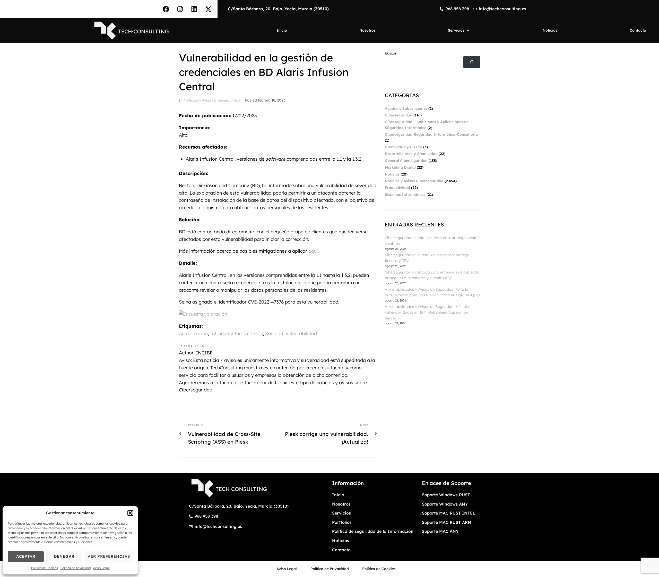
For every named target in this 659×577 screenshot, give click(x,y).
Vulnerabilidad (301, 333)
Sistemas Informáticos (405, 194)
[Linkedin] (194, 9)
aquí (313, 251)
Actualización (193, 333)
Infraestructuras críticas (236, 333)
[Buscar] (471, 62)
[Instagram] (180, 9)
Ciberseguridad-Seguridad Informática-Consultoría (431, 134)
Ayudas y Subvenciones (406, 108)
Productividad (397, 187)
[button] (130, 513)
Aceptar (25, 556)
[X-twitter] (208, 9)
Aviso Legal (101, 568)
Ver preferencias (109, 556)
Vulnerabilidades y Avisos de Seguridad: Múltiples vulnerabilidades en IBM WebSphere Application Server (428, 312)
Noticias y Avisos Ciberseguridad (212, 100)
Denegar (64, 556)
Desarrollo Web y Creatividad (411, 153)
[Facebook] (166, 9)
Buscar (390, 53)
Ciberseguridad (398, 115)
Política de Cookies (44, 568)
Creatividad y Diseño (403, 147)
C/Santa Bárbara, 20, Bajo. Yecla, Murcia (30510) (278, 8)
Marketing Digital (400, 167)
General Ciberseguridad (406, 160)
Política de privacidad (75, 568)
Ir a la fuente (193, 346)
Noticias (392, 174)
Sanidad (274, 333)
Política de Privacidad (329, 568)
